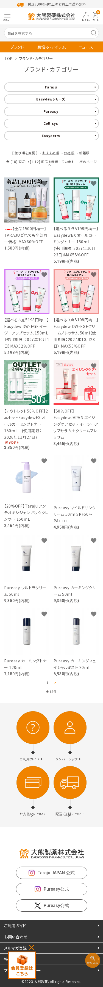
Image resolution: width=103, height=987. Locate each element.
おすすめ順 (50, 152)
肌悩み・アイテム (51, 47)
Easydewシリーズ (50, 99)
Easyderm (51, 135)
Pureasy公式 (56, 889)
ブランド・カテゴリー (36, 58)
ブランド (17, 47)
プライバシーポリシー (22, 970)
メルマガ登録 (15, 948)
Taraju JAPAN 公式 (56, 872)
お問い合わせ (15, 936)
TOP (8, 58)
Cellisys (50, 123)
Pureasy (51, 111)
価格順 (69, 152)
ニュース (86, 47)
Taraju (50, 87)
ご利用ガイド (15, 925)
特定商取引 (20, 959)
